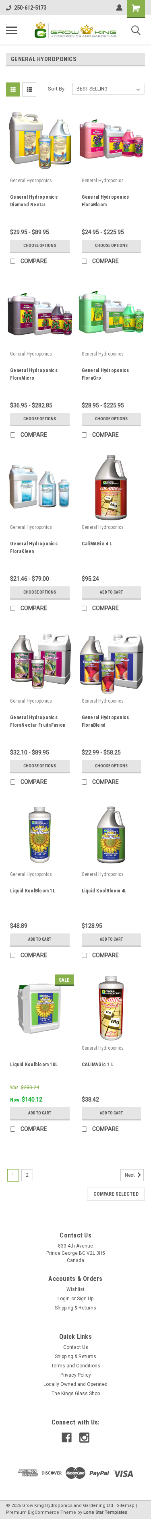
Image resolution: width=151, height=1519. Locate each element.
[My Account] (119, 7)
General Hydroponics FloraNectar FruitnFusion (37, 721)
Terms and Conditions (75, 1366)
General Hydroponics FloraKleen (34, 547)
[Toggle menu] (11, 30)
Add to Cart (111, 592)
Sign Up (85, 1298)
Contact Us (75, 1347)
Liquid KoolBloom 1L (32, 891)
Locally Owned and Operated (75, 1384)
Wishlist (75, 1289)
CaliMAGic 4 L (97, 544)
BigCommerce (43, 1512)
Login (64, 1298)
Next (130, 1175)
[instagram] (84, 1438)
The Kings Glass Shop (76, 1393)
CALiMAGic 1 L (98, 1064)
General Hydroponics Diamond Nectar (34, 201)
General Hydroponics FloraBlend (105, 721)
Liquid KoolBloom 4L (104, 891)
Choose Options (39, 245)
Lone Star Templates (105, 1512)
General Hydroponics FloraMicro (34, 374)
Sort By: (57, 89)
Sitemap (125, 1505)
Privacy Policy (75, 1375)
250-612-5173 (30, 7)
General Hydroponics (31, 180)
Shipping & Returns (75, 1308)
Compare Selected (116, 1194)
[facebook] (67, 1438)
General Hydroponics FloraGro (105, 374)
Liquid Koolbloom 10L (34, 1064)
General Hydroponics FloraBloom (105, 201)
